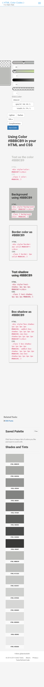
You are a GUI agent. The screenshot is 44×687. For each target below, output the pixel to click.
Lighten (12, 115)
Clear (36, 431)
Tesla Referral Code (23, 660)
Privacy (35, 658)
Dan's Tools (19, 658)
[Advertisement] (22, 34)
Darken (20, 115)
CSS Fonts (9, 421)
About (28, 658)
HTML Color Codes (13, 2)
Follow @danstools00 (22, 654)
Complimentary (15, 123)
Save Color (13, 128)
